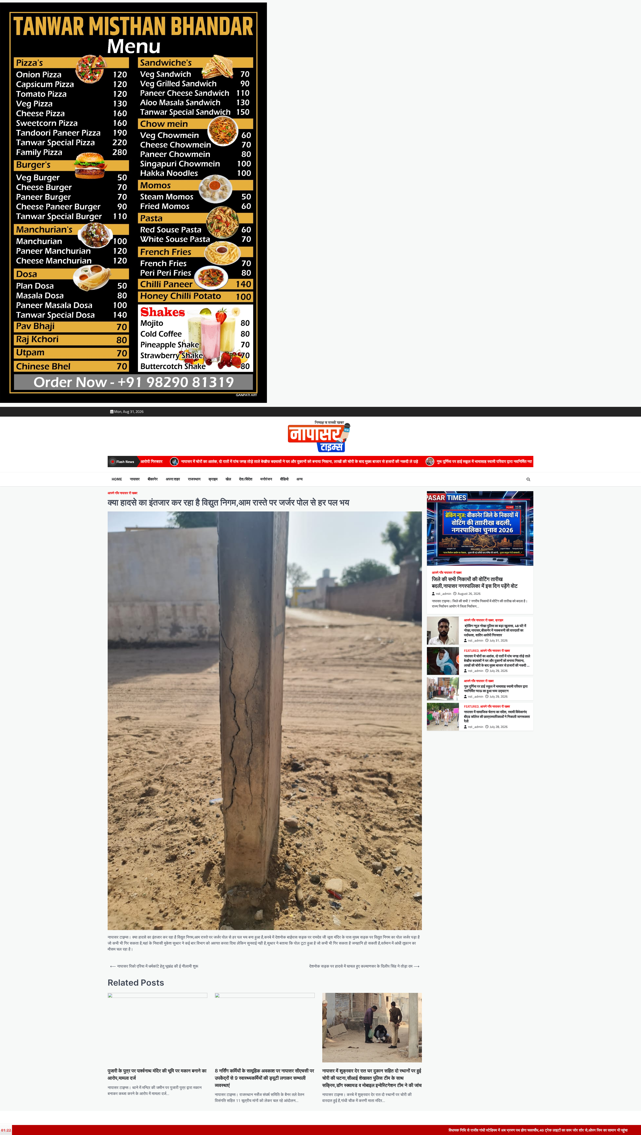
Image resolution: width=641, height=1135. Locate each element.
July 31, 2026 (499, 640)
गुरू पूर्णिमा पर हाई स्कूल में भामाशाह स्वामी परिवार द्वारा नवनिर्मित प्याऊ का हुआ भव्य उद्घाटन (311, 461)
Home (117, 479)
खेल (228, 479)
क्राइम (213, 479)
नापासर (135, 479)
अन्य (299, 479)
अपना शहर (173, 479)
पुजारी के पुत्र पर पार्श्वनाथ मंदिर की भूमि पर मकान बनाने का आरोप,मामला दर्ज (157, 1074)
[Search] (528, 479)
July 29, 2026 (499, 670)
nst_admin (443, 593)
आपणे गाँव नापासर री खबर (122, 493)
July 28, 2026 (499, 726)
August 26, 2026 (469, 593)
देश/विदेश (245, 479)
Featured (471, 651)
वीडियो (284, 479)
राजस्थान (194, 479)
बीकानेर (153, 479)
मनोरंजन (266, 479)
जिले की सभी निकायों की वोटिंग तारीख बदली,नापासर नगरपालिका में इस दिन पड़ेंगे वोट (475, 582)
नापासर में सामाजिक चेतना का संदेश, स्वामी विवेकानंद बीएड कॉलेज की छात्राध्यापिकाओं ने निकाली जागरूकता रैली (475, 461)
